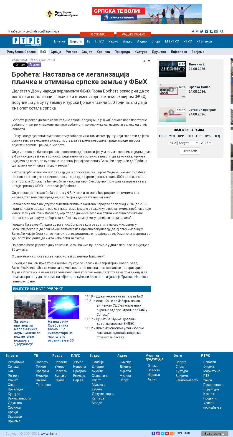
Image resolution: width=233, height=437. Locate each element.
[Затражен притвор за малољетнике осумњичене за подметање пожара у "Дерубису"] (30, 305)
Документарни (103, 394)
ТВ (88, 41)
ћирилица (51, 31)
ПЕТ (199, 136)
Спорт (156, 41)
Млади (97, 403)
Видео (127, 41)
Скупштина (100, 375)
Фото (177, 355)
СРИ (181, 136)
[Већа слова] (149, 60)
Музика (125, 375)
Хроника (103, 52)
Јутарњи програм (202, 110)
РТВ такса (204, 41)
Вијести (76, 41)
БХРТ (179, 433)
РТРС (188, 41)
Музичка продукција (154, 357)
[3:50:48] (173, 114)
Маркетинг (211, 371)
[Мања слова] (144, 60)
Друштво (159, 52)
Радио (113, 41)
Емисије (42, 375)
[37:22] (173, 69)
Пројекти (210, 398)
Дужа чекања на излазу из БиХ (114, 296)
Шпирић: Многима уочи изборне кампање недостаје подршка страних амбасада (114, 332)
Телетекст (43, 385)
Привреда (122, 52)
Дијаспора (179, 52)
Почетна (59, 41)
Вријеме (198, 52)
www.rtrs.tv (49, 433)
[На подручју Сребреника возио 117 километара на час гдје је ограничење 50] (63, 305)
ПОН (162, 136)
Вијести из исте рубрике (38, 289)
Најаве (41, 380)
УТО (172, 136)
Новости (42, 362)
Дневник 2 (197, 64)
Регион (71, 52)
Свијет (87, 52)
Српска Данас (199, 87)
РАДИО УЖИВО (133, 34)
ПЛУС (99, 41)
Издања (154, 375)
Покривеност (213, 385)
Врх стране (213, 433)
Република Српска (21, 52)
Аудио (142, 41)
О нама (153, 365)
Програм (42, 371)
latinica (38, 31)
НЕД (217, 136)
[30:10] (173, 91)
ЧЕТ (190, 136)
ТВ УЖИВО (97, 34)
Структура (211, 389)
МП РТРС (172, 41)
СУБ (207, 136)
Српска (181, 362)
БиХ (43, 52)
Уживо (41, 366)
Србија (56, 52)
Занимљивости (19, 398)
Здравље (15, 416)
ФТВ (187, 433)
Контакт (209, 394)
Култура (140, 52)
